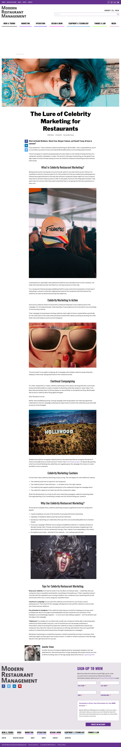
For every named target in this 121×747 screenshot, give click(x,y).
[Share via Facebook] (26, 141)
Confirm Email (105, 695)
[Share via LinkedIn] (26, 145)
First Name (81, 686)
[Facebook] (108, 2)
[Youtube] (118, 2)
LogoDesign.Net (89, 655)
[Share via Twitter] (26, 150)
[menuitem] (3, 2)
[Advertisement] (60, 40)
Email (79, 695)
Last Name (104, 686)
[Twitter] (112, 2)
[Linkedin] (115, 2)
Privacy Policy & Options (107, 678)
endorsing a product (73, 462)
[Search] (117, 14)
